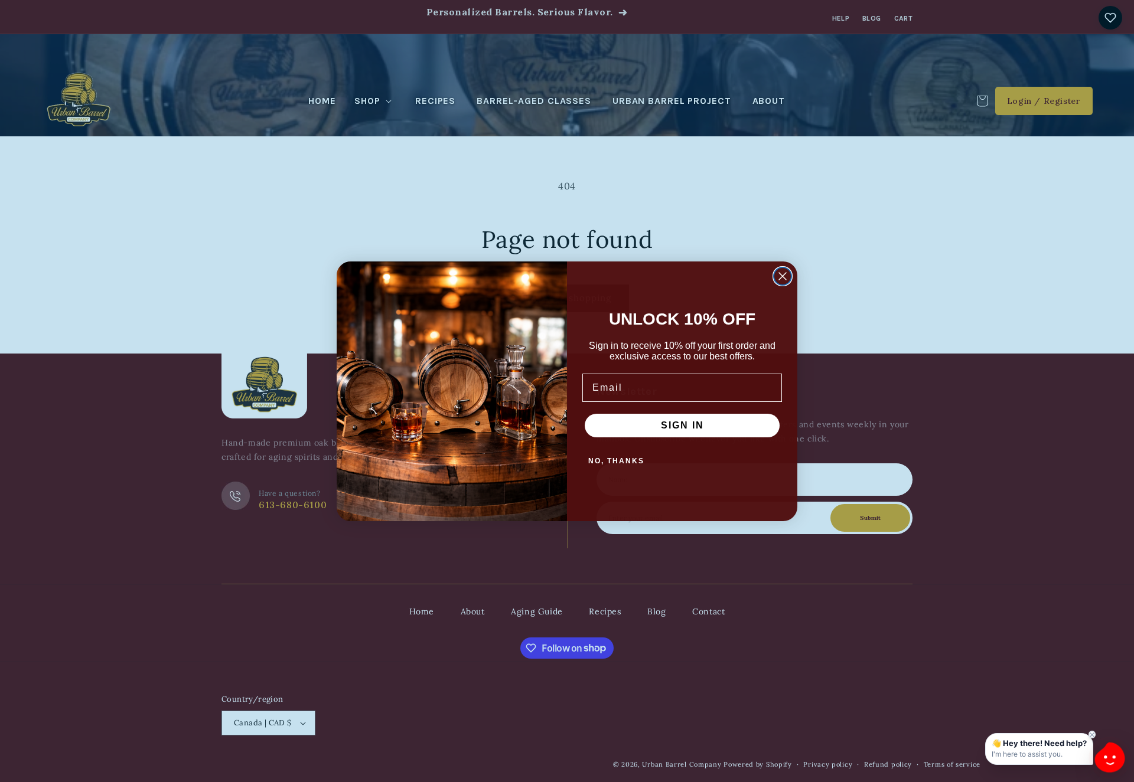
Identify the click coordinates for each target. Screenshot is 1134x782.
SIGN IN (682, 425)
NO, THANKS (616, 461)
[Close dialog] (782, 276)
